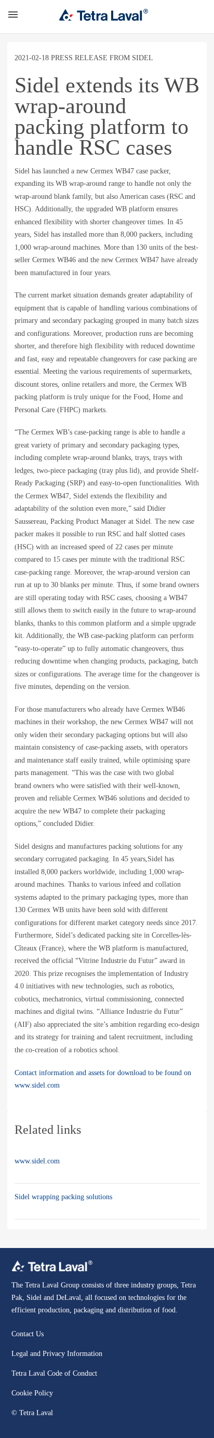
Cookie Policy (32, 1393)
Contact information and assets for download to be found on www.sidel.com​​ (103, 1079)
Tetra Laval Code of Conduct (54, 1373)
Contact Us (27, 1334)
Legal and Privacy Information (56, 1354)
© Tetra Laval (32, 1413)
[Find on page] (193, 14)
